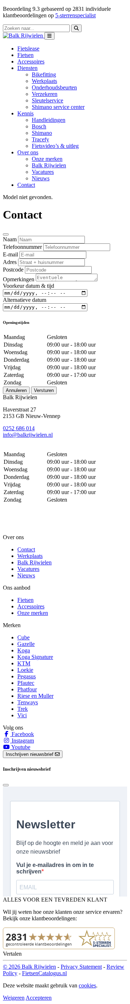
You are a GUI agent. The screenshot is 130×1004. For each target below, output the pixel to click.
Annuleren (16, 390)
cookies (87, 985)
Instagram (22, 740)
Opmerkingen (18, 279)
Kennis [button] (25, 113)
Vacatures (43, 172)
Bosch (39, 126)
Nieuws (40, 178)
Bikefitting (44, 74)
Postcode (13, 270)
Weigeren (14, 998)
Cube (23, 637)
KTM (23, 663)
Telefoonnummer (22, 247)
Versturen (44, 390)
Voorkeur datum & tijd (28, 286)
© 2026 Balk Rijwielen (29, 967)
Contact (26, 185)
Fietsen (25, 55)
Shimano (42, 133)
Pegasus (26, 676)
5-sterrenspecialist (75, 15)
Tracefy (40, 139)
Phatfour (27, 689)
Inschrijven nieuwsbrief (30, 754)
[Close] (6, 234)
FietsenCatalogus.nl (44, 973)
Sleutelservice (47, 100)
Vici (22, 715)
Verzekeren (44, 94)
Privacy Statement (81, 967)
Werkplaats (44, 81)
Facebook (22, 734)
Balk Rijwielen (49, 165)
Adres (10, 262)
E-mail (10, 254)
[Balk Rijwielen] (23, 35)
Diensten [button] (27, 68)
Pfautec (25, 683)
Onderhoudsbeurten (54, 87)
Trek (22, 709)
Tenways (27, 702)
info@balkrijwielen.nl (28, 435)
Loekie (25, 670)
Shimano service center (58, 107)
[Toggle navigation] (49, 36)
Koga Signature (35, 657)
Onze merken (47, 159)
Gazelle (26, 644)
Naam (10, 239)
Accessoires (30, 61)
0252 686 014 (19, 428)
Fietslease (28, 48)
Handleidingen (48, 120)
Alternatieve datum (24, 300)
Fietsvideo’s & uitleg (55, 146)
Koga (23, 650)
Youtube (20, 747)
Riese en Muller (35, 696)
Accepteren (39, 998)
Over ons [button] (27, 152)
